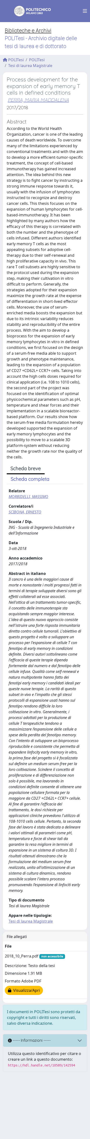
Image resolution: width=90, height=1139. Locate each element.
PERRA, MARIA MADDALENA (38, 100)
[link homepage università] (29, 11)
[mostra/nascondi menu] (85, 11)
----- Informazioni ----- (31, 1040)
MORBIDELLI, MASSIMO (28, 496)
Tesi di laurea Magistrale (30, 65)
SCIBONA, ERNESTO (25, 512)
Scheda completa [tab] (30, 479)
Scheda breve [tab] (26, 468)
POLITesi (15, 59)
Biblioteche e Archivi (28, 31)
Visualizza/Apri (25, 990)
